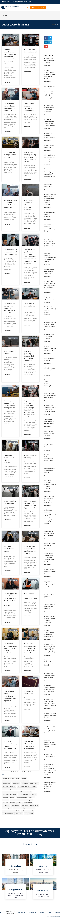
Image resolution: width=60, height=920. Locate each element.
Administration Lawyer (8, 778)
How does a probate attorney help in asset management (49, 633)
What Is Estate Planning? (49, 146)
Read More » (7, 82)
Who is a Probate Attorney (30, 456)
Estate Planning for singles (9, 794)
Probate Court (6, 805)
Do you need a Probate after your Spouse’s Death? (48, 663)
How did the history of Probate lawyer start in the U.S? (30, 745)
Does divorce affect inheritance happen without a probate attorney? (10, 697)
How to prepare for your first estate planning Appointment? (30, 504)
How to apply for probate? (49, 596)
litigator (30, 800)
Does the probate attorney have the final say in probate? (30, 550)
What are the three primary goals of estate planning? (9, 107)
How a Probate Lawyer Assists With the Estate (49, 534)
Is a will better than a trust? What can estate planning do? (49, 243)
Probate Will (16, 810)
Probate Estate (15, 805)
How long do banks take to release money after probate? (9, 404)
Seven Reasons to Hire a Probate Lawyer (49, 471)
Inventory (13, 800)
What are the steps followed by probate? (50, 60)
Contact (57, 912)
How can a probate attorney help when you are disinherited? (50, 688)
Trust (21, 813)
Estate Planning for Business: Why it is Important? (49, 499)
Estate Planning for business (26, 789)
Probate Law (25, 805)
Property (31, 810)
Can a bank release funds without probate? (9, 459)
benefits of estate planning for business (13, 781)
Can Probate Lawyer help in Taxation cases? (49, 421)
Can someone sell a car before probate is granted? (50, 785)
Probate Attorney (28, 802)
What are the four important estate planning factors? (50, 325)
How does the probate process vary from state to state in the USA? (49, 285)
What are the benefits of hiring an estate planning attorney (30, 205)
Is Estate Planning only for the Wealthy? (50, 348)
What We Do (32, 912)
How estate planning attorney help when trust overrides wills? (49, 173)
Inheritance (5, 800)
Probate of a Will (18, 808)
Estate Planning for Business (10, 502)
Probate (19, 802)
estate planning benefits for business (27, 786)
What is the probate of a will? (50, 756)
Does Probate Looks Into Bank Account (50, 433)
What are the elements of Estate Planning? (30, 596)
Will (26, 813)
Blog (49, 912)
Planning (12, 802)
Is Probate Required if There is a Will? (50, 445)
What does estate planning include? (49, 214)
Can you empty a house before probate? (49, 607)
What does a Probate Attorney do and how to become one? (49, 458)
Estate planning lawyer (10, 352)
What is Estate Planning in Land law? (50, 571)
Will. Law (31, 813)
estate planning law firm (12, 8)
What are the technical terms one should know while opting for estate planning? (50, 648)
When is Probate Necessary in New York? (50, 370)
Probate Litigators (7, 808)
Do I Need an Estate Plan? (48, 186)
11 (28, 771)
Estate (26, 781)
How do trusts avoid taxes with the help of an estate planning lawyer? (49, 729)
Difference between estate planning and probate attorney (49, 123)
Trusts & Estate (12, 7)
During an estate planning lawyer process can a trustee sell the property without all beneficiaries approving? (50, 92)
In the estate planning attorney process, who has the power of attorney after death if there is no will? (50, 517)
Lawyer (24, 800)
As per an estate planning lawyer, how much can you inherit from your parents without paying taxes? (30, 409)
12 (30, 771)
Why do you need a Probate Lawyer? (9, 548)
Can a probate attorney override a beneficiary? (29, 107)
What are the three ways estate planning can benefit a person (50, 409)
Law (19, 800)
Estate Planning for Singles (49, 545)
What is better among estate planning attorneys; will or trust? (9, 308)
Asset (17, 778)
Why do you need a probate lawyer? (50, 298)
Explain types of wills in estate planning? (49, 271)
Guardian (31, 797)
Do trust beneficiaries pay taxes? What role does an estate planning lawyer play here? (10, 57)
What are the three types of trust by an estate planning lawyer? (50, 702)
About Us (20, 912)
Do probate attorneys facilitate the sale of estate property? (50, 484)
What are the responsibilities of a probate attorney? (49, 109)
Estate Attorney (6, 783)
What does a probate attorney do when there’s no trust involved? (10, 648)
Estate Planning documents (10, 789)
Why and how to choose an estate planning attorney (49, 158)
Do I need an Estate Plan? (28, 692)
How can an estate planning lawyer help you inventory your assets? (30, 157)
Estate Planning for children (10, 791)
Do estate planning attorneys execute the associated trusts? (50, 258)
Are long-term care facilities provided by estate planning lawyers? (49, 557)
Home (53, 24)
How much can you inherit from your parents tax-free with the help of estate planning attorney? (30, 257)
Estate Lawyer (16, 783)
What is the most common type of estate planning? (10, 252)
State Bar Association (8, 813)
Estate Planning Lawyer (8, 797)
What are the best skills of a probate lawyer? (50, 715)
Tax (17, 813)
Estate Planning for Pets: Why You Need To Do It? (50, 396)
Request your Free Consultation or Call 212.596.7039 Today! (30, 832)
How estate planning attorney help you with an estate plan (29, 356)
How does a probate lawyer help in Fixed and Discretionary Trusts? (50, 74)
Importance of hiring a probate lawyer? (10, 154)
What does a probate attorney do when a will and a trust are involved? (30, 648)
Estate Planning (34, 783)
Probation (24, 810)
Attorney (24, 778)
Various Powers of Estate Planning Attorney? (49, 383)
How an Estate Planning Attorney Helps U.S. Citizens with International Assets (50, 769)
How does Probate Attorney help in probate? (50, 336)
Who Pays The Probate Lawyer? (30, 51)
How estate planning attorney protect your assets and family (49, 228)
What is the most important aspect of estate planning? (10, 203)
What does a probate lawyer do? (30, 306)
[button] (27, 7)
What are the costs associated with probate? (49, 676)
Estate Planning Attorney (9, 786)
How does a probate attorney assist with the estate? (49, 584)
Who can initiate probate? (49, 359)
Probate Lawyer (34, 805)
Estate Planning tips (22, 797)
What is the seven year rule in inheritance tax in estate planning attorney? (50, 199)
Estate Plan (25, 783)
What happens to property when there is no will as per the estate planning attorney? (10, 599)
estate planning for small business (27, 794)
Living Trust (5, 802)
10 (26, 771)
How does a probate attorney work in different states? (10, 745)
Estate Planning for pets (25, 791)
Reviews (42, 912)
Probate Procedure (29, 808)
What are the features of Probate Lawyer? (49, 135)
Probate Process (7, 810)
